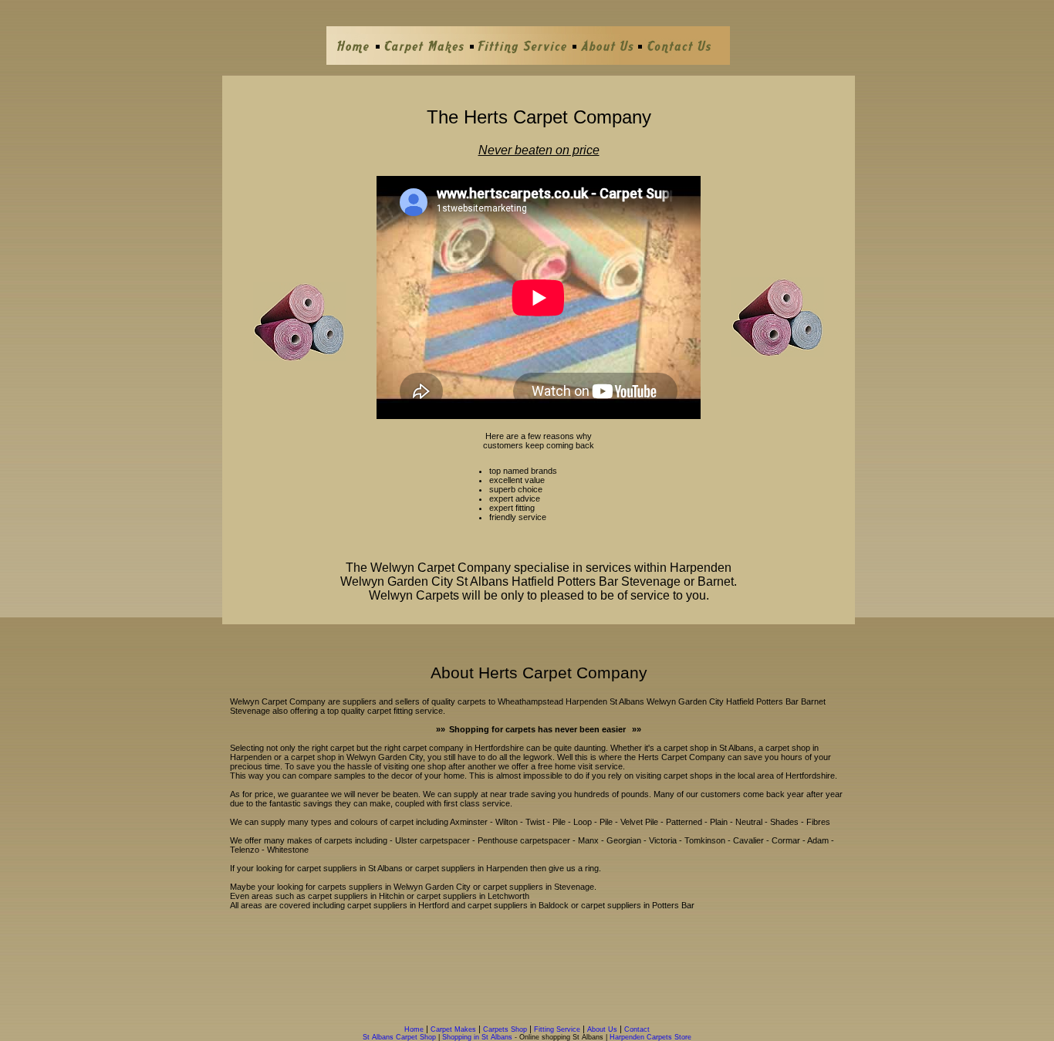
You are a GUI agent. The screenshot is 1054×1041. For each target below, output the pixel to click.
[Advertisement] (538, 971)
